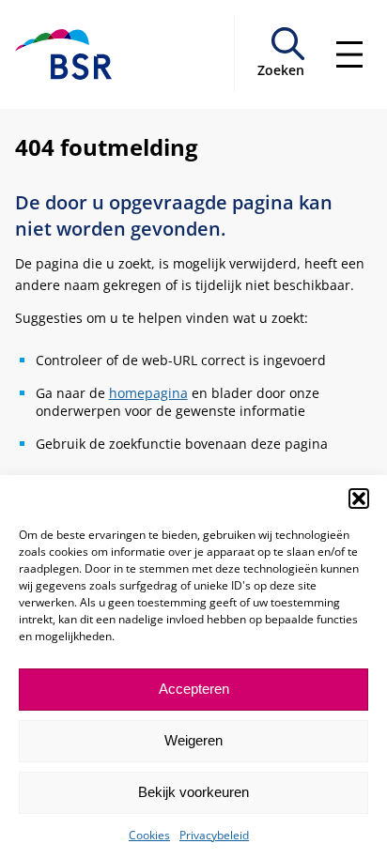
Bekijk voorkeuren (193, 792)
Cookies (149, 835)
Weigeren (193, 740)
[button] (358, 498)
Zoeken (280, 70)
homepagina (148, 393)
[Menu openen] (349, 54)
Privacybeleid (214, 835)
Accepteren (194, 689)
